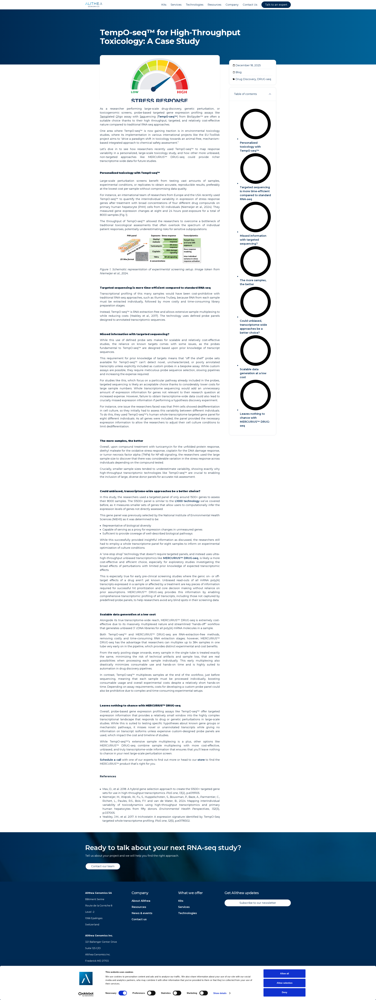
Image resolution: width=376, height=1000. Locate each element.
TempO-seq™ (167, 116)
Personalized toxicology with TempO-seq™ (250, 146)
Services (184, 907)
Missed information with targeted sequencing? (253, 239)
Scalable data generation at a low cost (253, 373)
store (201, 759)
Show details (219, 993)
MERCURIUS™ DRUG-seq (180, 558)
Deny (284, 992)
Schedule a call (110, 759)
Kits (180, 900)
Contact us (139, 919)
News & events (142, 913)
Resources (139, 907)
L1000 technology (187, 501)
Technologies (187, 913)
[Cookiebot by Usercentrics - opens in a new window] (86, 994)
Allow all (284, 973)
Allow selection (284, 983)
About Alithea (141, 900)
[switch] (151, 993)
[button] (270, 94)
